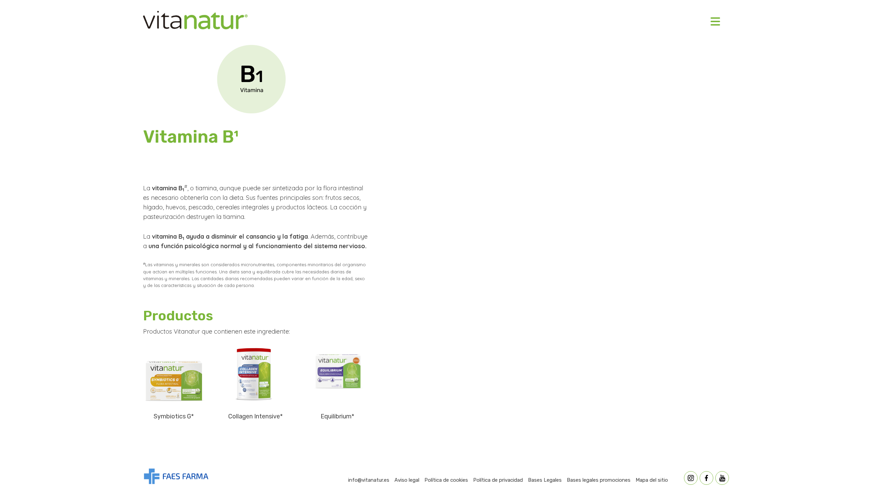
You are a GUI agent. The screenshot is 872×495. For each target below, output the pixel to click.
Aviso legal (406, 480)
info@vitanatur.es (368, 480)
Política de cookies (446, 480)
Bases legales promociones (598, 480)
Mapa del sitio (652, 480)
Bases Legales (545, 480)
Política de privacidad (498, 480)
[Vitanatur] (195, 21)
